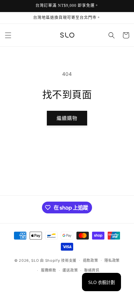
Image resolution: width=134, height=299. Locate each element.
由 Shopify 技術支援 (58, 260)
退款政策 (90, 260)
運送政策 (70, 270)
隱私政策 (112, 260)
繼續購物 (67, 118)
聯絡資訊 (92, 270)
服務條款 (48, 270)
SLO (35, 260)
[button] (8, 35)
